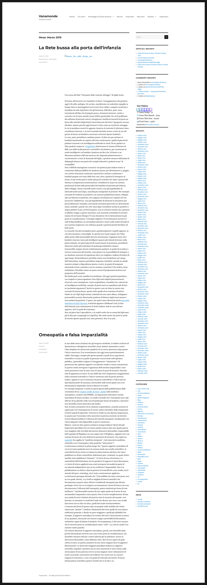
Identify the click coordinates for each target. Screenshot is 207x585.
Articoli (120, 17)
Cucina (140, 409)
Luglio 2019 (142, 172)
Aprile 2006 (142, 366)
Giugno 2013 (142, 237)
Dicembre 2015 (143, 192)
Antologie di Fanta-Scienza (99, 17)
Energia (140, 416)
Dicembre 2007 (143, 321)
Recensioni (141, 454)
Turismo (140, 475)
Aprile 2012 (141, 258)
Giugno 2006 (142, 362)
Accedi (140, 499)
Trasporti (141, 472)
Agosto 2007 (142, 330)
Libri (139, 434)
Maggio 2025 (142, 140)
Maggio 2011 (142, 283)
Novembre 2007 (143, 323)
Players (140, 443)
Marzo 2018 (142, 181)
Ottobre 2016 (142, 183)
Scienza (41, 346)
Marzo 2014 (142, 219)
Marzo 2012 (142, 260)
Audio (140, 395)
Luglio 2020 (142, 160)
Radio (139, 452)
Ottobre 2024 (142, 142)
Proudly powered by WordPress (59, 575)
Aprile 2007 (141, 339)
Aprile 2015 (141, 201)
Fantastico (141, 423)
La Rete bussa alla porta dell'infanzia (80, 47)
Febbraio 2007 (142, 344)
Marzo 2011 (141, 285)
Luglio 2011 (141, 278)
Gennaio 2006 (142, 373)
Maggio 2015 (142, 199)
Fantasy (140, 425)
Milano (140, 436)
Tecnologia (52, 59)
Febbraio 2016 (142, 190)
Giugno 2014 (142, 217)
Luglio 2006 (142, 360)
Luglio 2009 (142, 298)
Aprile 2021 (141, 156)
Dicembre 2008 (143, 303)
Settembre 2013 (143, 233)
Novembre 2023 (143, 144)
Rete (139, 459)
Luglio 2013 (141, 235)
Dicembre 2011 (143, 267)
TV (139, 477)
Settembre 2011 (143, 273)
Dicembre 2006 (143, 348)
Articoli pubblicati (144, 393)
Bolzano (140, 402)
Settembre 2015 (143, 196)
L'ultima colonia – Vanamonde (148, 91)
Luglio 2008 (142, 310)
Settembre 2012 (143, 246)
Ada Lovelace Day (143, 389)
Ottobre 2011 (142, 271)
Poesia (140, 445)
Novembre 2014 (143, 210)
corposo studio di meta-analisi (93, 392)
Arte (139, 391)
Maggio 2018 (142, 178)
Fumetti (140, 427)
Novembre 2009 (143, 294)
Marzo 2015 (142, 203)
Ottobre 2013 (142, 230)
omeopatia (43, 349)
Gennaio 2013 (142, 244)
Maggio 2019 (142, 174)
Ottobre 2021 (142, 149)
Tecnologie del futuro (145, 60)
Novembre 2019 (143, 165)
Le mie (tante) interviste (146, 58)
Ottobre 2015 (142, 194)
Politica (140, 448)
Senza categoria (143, 466)
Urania (140, 482)
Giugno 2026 (142, 135)
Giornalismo (142, 429)
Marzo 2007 (142, 341)
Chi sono (81, 17)
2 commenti (43, 62)
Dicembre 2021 (143, 147)
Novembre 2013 (143, 228)
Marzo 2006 (142, 369)
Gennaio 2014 (142, 224)
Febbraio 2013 (142, 242)
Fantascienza (43, 59)
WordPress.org (143, 506)
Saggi (139, 461)
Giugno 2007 (142, 335)
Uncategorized (143, 479)
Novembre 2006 (143, 350)
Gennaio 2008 (142, 319)
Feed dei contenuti (144, 502)
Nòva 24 (140, 441)
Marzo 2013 (141, 240)
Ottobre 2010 (142, 289)
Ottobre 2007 (142, 326)
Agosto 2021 (142, 153)
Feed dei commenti (144, 504)
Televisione (141, 470)
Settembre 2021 (143, 151)
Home (72, 17)
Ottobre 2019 (142, 167)
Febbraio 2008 (142, 317)
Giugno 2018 (142, 176)
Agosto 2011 (142, 276)
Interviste (130, 17)
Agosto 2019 (142, 169)
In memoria (142, 432)
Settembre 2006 (143, 355)
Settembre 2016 (143, 185)
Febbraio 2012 (142, 262)
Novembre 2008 (143, 305)
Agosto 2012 (142, 249)
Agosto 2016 (142, 187)
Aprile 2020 (141, 163)
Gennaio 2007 (142, 346)
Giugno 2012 (142, 253)
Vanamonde (48, 16)
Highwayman (150, 96)
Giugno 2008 (142, 312)
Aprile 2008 (141, 314)
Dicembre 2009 (143, 292)
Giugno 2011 (142, 280)
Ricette (151, 17)
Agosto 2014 (142, 215)
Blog (139, 400)
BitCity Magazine (143, 398)
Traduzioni (163, 17)
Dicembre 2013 (143, 226)
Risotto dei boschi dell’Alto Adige (149, 62)
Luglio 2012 (141, 251)
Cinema (140, 405)
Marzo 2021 (142, 158)
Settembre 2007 (143, 328)
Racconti (141, 17)
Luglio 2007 (142, 332)
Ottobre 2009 (142, 296)
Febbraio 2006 (142, 371)
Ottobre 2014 (142, 212)
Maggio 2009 (142, 301)
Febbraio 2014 (142, 221)
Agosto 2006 (142, 357)
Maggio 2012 (142, 255)
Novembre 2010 (143, 287)
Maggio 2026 (142, 138)
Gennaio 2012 (142, 264)
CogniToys (90, 146)
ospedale (68, 440)
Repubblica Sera (143, 457)
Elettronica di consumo (146, 414)
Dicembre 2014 (143, 208)
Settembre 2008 (143, 307)
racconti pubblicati (144, 450)
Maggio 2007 (142, 337)
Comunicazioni (143, 407)
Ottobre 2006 (142, 353)
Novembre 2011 (143, 269)
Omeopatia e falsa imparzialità (73, 334)
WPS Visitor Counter (152, 124)
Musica (140, 439)
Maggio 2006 (142, 364)
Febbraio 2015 (142, 206)
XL (138, 484)
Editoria (140, 411)
